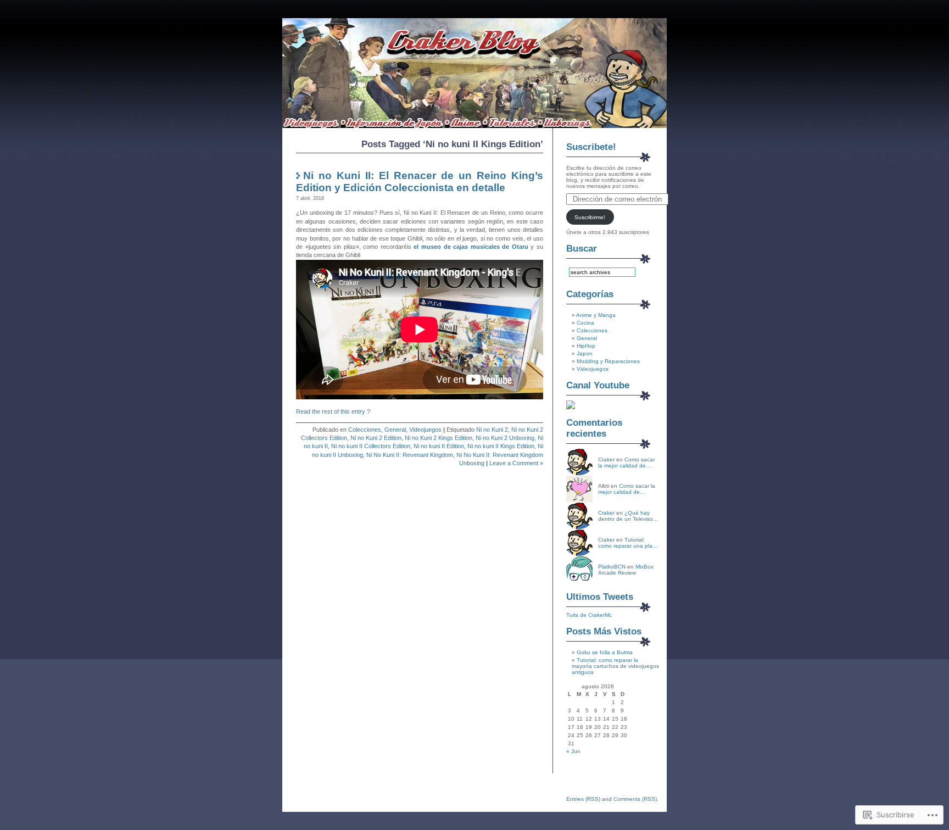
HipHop (586, 346)
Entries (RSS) (583, 799)
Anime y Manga (596, 315)
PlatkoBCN (612, 567)
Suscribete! (591, 147)
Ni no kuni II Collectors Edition (370, 446)
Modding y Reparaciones (608, 361)
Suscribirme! (589, 217)
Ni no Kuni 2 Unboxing (505, 438)
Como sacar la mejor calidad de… (626, 462)
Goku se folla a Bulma (605, 652)
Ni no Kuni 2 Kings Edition (438, 438)
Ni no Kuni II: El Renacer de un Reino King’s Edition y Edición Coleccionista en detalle (419, 181)
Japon (585, 353)
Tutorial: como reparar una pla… (628, 543)
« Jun (573, 751)
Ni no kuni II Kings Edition (500, 446)
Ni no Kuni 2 (492, 429)
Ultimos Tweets (599, 597)
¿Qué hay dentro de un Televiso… (628, 516)
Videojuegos (425, 429)
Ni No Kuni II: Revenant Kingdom (409, 455)
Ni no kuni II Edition (439, 446)
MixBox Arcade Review (626, 570)
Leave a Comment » (516, 463)
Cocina (585, 323)
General (395, 429)
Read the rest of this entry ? (333, 411)
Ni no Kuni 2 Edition (375, 438)
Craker (606, 459)
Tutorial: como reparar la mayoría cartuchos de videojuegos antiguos (615, 666)
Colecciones (364, 429)
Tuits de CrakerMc (589, 615)
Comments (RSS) (635, 799)
